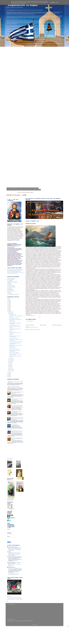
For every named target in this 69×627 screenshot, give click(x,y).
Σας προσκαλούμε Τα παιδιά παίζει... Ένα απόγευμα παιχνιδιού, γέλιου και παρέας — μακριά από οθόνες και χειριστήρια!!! (14, 553)
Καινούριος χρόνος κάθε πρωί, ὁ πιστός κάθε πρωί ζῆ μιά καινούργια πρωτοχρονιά (17, 393)
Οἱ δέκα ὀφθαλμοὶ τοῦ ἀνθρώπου (14, 318)
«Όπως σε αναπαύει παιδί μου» (14, 352)
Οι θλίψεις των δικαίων (12, 314)
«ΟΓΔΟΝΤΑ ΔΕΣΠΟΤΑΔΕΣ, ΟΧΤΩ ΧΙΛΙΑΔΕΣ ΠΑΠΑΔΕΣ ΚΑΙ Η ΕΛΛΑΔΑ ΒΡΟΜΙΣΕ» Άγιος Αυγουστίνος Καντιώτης (14, 548)
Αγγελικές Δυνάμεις (10, 278)
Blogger (35, 624)
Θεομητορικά (9, 289)
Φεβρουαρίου (10, 369)
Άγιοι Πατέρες (9, 279)
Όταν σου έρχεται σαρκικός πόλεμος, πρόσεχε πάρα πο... (15, 354)
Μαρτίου (9, 368)
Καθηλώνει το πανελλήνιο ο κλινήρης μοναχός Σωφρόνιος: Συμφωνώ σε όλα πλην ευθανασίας (17, 418)
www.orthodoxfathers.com (30, 315)
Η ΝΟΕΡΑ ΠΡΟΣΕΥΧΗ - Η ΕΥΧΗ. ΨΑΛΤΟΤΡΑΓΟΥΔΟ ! (16, 412)
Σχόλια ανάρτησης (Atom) (34, 327)
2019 (8, 306)
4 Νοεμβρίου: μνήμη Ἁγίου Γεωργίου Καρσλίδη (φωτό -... (14, 351)
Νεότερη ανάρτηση (30, 325)
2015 (8, 372)
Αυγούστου (10, 361)
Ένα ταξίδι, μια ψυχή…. (14, 424)
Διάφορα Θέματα (10, 285)
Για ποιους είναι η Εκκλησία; (13, 338)
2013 (8, 375)
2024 (8, 299)
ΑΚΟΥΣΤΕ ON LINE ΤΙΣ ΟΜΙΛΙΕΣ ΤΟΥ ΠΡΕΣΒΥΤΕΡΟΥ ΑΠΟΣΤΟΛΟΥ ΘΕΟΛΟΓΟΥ (20, 189)
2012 (8, 376)
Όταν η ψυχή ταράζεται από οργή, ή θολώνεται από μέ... (14, 336)
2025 (8, 298)
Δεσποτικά (9, 284)
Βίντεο (8, 283)
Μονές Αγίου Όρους (10, 290)
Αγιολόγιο (8, 280)
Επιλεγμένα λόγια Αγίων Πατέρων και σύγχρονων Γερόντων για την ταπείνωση (14, 387)
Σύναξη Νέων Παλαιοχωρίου (9, 274)
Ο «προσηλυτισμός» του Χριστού (14, 325)
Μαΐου (9, 365)
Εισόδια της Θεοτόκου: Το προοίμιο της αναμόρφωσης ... (15, 323)
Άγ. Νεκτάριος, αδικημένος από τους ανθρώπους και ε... (14, 343)
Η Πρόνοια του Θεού (12, 347)
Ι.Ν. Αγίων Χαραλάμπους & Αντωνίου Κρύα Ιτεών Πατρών (14, 563)
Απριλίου (9, 366)
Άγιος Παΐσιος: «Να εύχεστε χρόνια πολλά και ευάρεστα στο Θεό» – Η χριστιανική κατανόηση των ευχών (16, 431)
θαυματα (8, 288)
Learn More (53, 2)
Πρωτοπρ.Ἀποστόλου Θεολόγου (12, 294)
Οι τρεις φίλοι (11, 334)
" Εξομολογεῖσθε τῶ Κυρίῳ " (23, 4)
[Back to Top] (68, 626)
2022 (8, 302)
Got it (57, 2)
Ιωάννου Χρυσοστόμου (16, 240)
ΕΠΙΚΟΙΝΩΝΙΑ (37, 189)
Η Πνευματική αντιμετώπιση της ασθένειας (15, 341)
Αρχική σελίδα (9, 188)
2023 (8, 301)
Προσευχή (8, 293)
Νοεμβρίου (10, 313)
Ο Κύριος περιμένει (12, 321)
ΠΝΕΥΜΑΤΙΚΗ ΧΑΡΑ (11, 567)
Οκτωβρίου (10, 358)
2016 (8, 310)
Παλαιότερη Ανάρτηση (57, 325)
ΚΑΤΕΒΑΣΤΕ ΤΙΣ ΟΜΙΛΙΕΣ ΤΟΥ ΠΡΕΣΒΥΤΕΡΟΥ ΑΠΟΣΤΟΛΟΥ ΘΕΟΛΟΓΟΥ (26, 188)
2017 (8, 309)
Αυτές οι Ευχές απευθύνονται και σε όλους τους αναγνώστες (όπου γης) (16, 405)
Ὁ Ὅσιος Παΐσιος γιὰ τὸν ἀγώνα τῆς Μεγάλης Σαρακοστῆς (16, 399)
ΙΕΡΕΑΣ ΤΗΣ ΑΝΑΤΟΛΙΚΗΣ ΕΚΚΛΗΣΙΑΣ (14, 556)
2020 (8, 305)
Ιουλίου (9, 362)
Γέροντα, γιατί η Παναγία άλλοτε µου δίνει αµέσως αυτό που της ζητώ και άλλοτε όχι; (17, 438)
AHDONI (9, 551)
